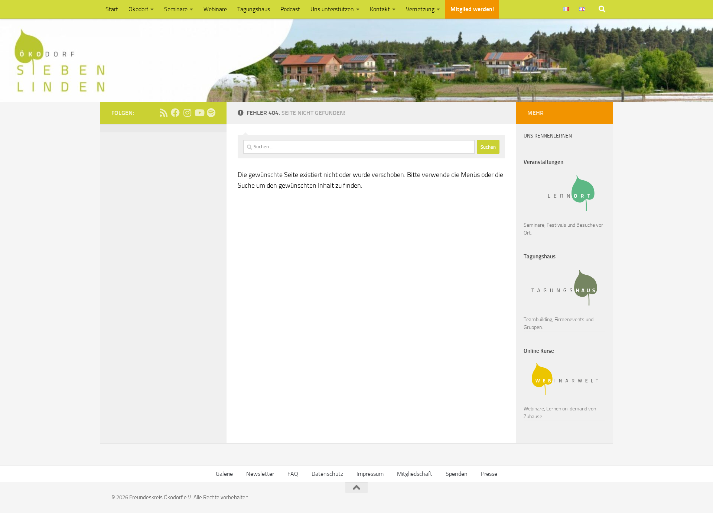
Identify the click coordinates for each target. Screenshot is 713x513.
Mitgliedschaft (414, 473)
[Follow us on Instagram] (187, 112)
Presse (489, 473)
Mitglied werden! (472, 9)
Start (111, 9)
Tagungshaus (253, 9)
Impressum (370, 473)
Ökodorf (138, 9)
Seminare (176, 9)
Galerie (224, 473)
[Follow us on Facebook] (175, 112)
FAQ (292, 473)
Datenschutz (327, 473)
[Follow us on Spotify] (210, 112)
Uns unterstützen (332, 9)
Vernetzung (420, 9)
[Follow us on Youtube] (199, 112)
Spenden (457, 473)
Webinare (215, 9)
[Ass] (163, 112)
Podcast (290, 9)
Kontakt (380, 9)
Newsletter (260, 473)
